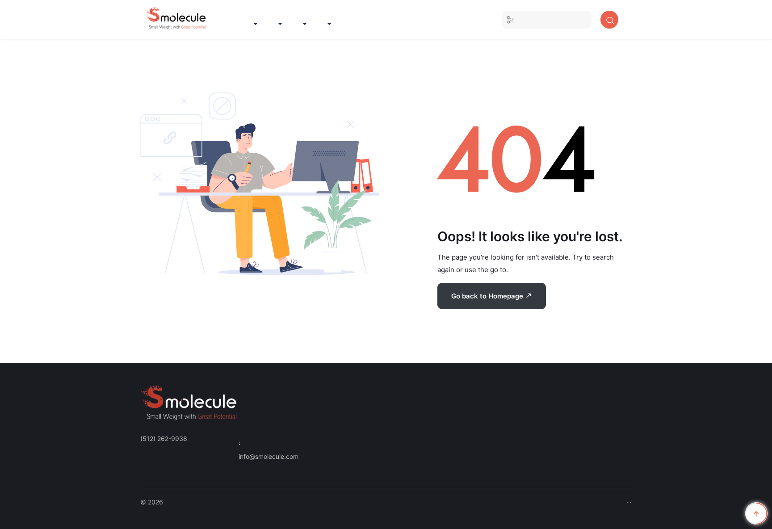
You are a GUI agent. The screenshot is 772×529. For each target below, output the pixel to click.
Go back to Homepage (488, 296)
